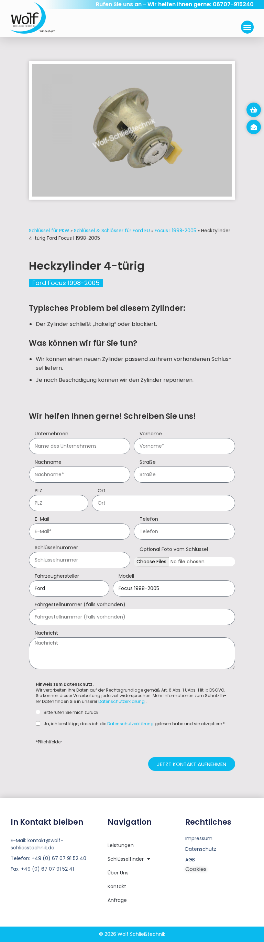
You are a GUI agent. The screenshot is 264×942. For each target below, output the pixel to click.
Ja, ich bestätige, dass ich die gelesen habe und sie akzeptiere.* (134, 724)
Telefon (149, 519)
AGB (190, 859)
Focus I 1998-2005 (175, 230)
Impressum (198, 838)
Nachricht (46, 633)
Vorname (151, 434)
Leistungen (121, 845)
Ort (102, 491)
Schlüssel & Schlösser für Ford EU (112, 230)
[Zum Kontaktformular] (253, 127)
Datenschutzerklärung (121, 701)
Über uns (118, 872)
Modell (126, 576)
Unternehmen (51, 434)
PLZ (38, 491)
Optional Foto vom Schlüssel (174, 550)
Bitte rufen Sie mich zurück (71, 712)
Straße (148, 463)
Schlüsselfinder (126, 859)
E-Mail (42, 519)
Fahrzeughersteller (57, 576)
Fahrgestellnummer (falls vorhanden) (80, 605)
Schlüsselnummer (56, 548)
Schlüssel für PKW (49, 230)
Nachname (48, 463)
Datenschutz (200, 849)
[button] (247, 27)
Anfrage (117, 900)
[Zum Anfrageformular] (253, 110)
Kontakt (117, 886)
